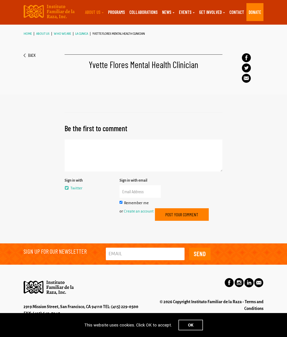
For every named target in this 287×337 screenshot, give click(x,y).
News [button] (167, 12)
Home (28, 33)
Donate (255, 12)
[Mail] (246, 78)
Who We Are (62, 33)
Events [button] (185, 12)
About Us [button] (93, 12)
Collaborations (143, 12)
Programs (116, 12)
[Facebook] (246, 57)
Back (32, 55)
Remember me (136, 203)
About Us (43, 33)
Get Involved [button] (211, 12)
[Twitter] (246, 68)
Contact (236, 12)
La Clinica (81, 33)
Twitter (76, 188)
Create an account (139, 211)
